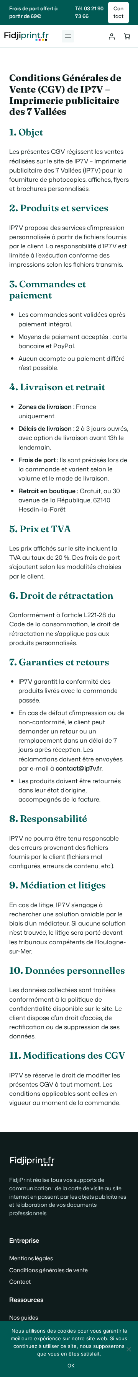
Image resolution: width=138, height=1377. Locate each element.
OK (71, 1365)
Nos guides (23, 1317)
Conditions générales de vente (48, 1270)
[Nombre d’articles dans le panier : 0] (127, 36)
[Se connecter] (111, 36)
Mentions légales (31, 1258)
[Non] (128, 1349)
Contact (118, 12)
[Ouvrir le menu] (68, 36)
